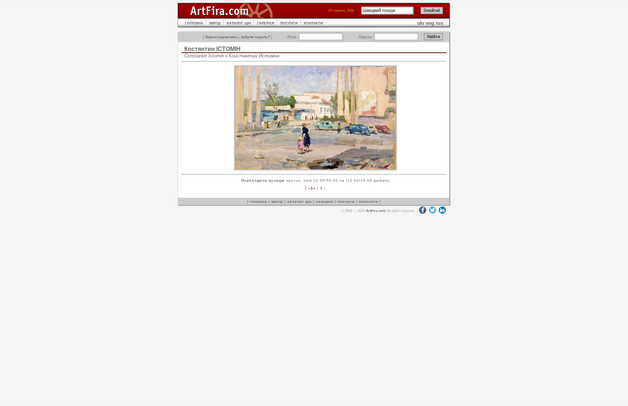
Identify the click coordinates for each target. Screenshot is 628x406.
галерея (324, 202)
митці (277, 202)
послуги (346, 202)
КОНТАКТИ (313, 23)
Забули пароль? (255, 37)
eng (430, 23)
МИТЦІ (215, 23)
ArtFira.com (376, 211)
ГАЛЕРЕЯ (265, 23)
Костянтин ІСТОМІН (212, 49)
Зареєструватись (221, 37)
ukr (420, 23)
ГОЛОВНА (194, 23)
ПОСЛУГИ (289, 23)
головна (258, 202)
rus (439, 23)
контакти (368, 202)
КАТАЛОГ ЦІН (239, 23)
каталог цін (299, 202)
